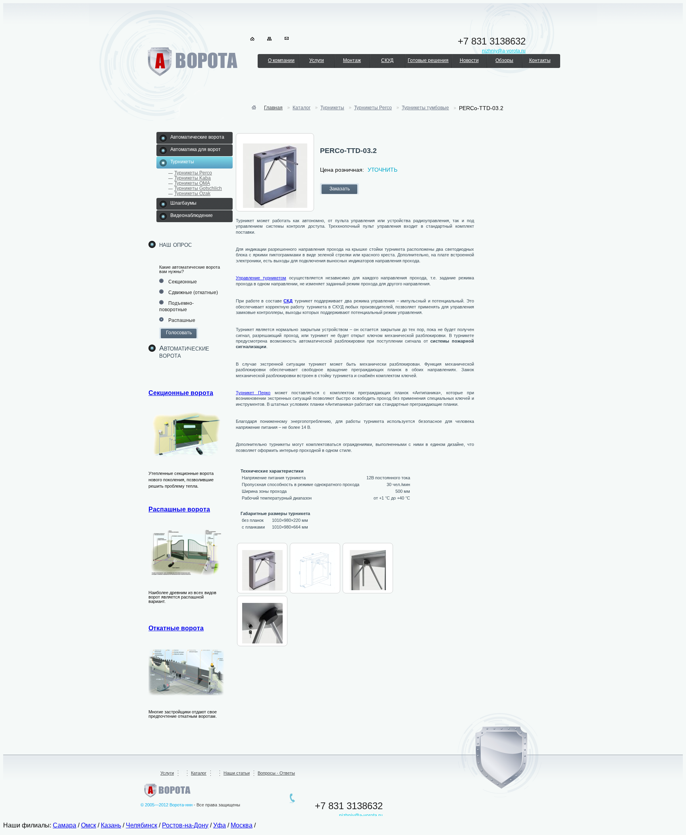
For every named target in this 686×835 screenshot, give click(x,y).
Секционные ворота (180, 392)
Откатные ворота (176, 628)
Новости (469, 60)
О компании (281, 60)
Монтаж (352, 60)
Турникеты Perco (193, 173)
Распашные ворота (179, 509)
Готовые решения (428, 60)
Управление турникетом (261, 277)
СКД (288, 300)
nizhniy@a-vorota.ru (361, 815)
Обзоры (504, 60)
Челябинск (141, 825)
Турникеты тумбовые (425, 107)
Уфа (219, 825)
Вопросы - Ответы (276, 773)
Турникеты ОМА (192, 183)
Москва (241, 825)
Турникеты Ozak (192, 193)
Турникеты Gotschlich (198, 188)
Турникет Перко (253, 392)
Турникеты (332, 107)
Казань (111, 825)
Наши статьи (237, 773)
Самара (64, 825)
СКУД (387, 60)
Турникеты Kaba (192, 178)
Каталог (198, 773)
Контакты (540, 60)
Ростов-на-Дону (185, 825)
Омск (88, 825)
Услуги (316, 60)
